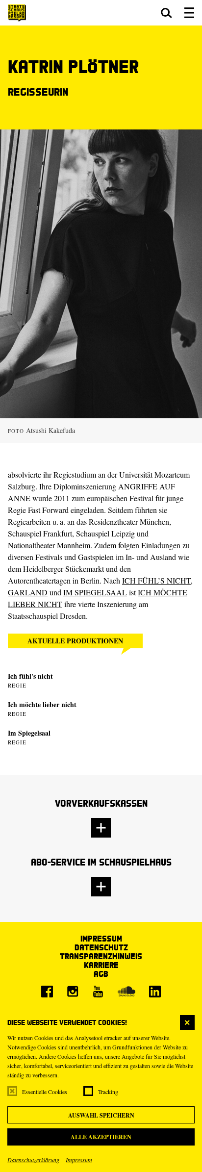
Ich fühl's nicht (30, 676)
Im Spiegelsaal (29, 733)
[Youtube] (98, 991)
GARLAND (28, 592)
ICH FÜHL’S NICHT (156, 580)
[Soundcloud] (126, 991)
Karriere (101, 965)
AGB (101, 973)
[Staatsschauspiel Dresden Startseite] (17, 13)
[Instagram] (72, 991)
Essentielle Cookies (44, 1092)
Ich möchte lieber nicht (42, 704)
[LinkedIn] (155, 991)
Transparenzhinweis (101, 956)
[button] (166, 12)
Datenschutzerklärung (33, 1160)
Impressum (79, 1160)
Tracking (108, 1092)
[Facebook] (47, 991)
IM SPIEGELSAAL (95, 592)
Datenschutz (101, 947)
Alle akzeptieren (101, 1137)
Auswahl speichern (101, 1115)
